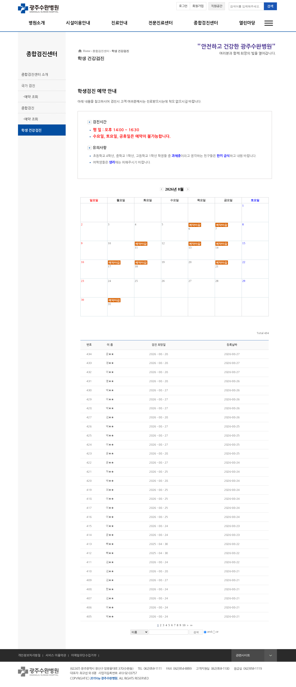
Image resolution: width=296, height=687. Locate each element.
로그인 (183, 6)
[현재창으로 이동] (38, 13)
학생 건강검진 (31, 130)
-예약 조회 (29, 97)
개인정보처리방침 (29, 655)
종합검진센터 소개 (34, 74)
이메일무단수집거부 (83, 655)
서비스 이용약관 (56, 655)
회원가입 (198, 6)
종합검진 (27, 108)
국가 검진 (28, 85)
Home (86, 51)
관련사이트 (243, 655)
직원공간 (216, 6)
